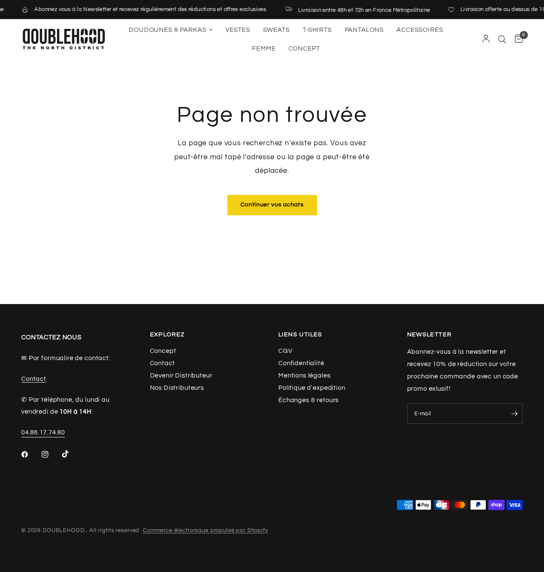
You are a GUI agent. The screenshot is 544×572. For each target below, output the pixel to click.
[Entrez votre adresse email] (514, 413)
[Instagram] (51, 454)
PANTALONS (364, 30)
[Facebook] (30, 454)
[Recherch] (502, 39)
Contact (33, 379)
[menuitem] (170, 30)
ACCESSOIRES (420, 30)
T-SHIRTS (317, 30)
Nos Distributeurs (177, 388)
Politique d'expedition (312, 388)
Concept (163, 351)
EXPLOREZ (167, 335)
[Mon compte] (486, 39)
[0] (516, 39)
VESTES (237, 30)
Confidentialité (301, 363)
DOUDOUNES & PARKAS (167, 30)
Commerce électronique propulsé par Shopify (205, 530)
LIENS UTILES (300, 335)
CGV (285, 351)
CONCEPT (304, 48)
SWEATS (276, 30)
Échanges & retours (308, 400)
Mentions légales (304, 375)
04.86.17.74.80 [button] (43, 432)
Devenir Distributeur (181, 375)
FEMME (263, 48)
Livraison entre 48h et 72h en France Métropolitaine (360, 10)
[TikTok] (71, 454)
